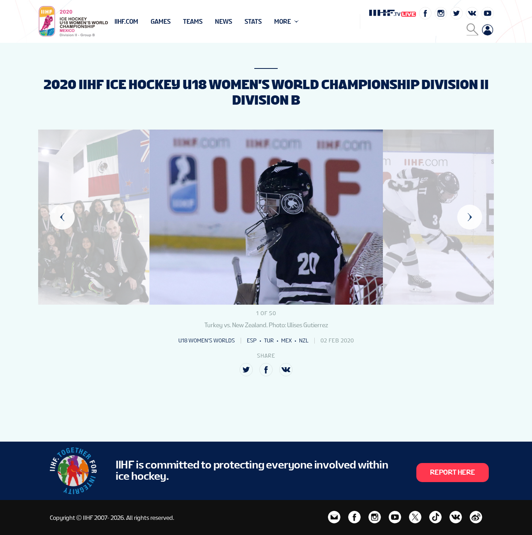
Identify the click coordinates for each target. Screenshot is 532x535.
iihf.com (126, 21)
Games (161, 21)
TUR (269, 340)
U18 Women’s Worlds (206, 340)
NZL (303, 340)
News (223, 21)
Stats (253, 21)
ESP (252, 340)
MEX (286, 340)
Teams (193, 21)
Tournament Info (142, 21)
